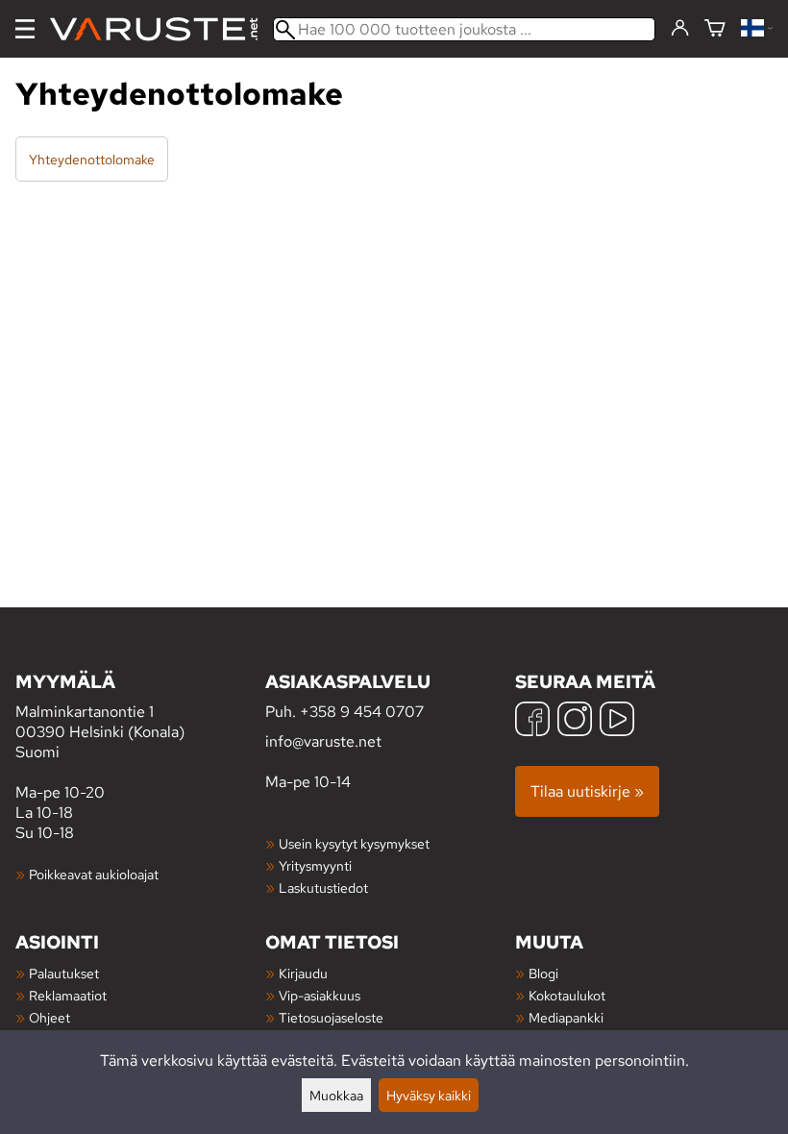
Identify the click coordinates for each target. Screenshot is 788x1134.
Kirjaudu (303, 973)
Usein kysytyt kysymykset (354, 843)
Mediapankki (566, 1017)
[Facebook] (532, 721)
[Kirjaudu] (680, 28)
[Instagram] (574, 721)
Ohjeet (49, 1017)
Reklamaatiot (68, 995)
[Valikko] (25, 28)
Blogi (543, 973)
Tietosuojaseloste (331, 1017)
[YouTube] (617, 721)
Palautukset (64, 973)
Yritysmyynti (315, 865)
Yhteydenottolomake (92, 159)
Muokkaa (336, 1095)
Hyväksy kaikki (428, 1095)
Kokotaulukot (567, 995)
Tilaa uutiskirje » (587, 791)
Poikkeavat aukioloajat (94, 874)
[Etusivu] (161, 29)
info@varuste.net (323, 741)
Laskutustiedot (323, 887)
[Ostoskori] (715, 29)
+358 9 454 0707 (362, 712)
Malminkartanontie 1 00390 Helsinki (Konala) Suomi (100, 715)
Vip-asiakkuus (319, 995)
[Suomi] (757, 29)
